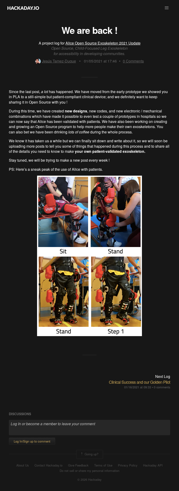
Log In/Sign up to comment (32, 441)
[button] (167, 8)
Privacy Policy (128, 465)
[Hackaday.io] (23, 8)
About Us (22, 465)
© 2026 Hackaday (89, 479)
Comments (133, 61)
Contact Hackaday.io (48, 465)
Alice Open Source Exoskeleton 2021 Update (103, 43)
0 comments (162, 387)
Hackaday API (153, 465)
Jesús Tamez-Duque (59, 61)
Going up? (91, 454)
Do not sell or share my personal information (89, 471)
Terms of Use (103, 465)
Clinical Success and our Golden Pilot (139, 382)
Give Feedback (78, 465)
